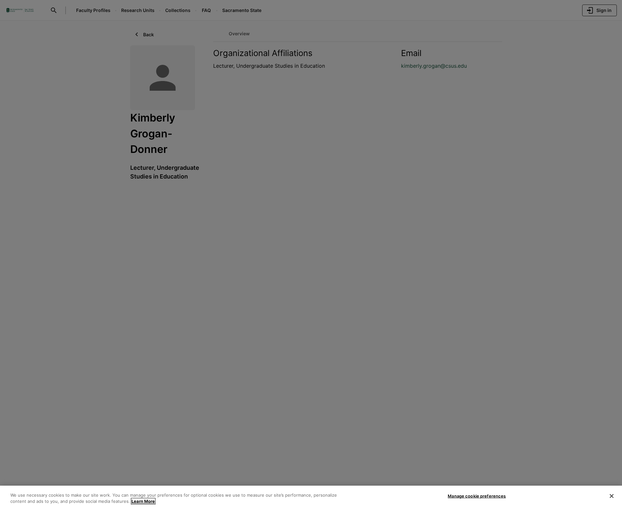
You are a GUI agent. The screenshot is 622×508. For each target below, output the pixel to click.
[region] (311, 497)
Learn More (143, 501)
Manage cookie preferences (477, 496)
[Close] (612, 496)
